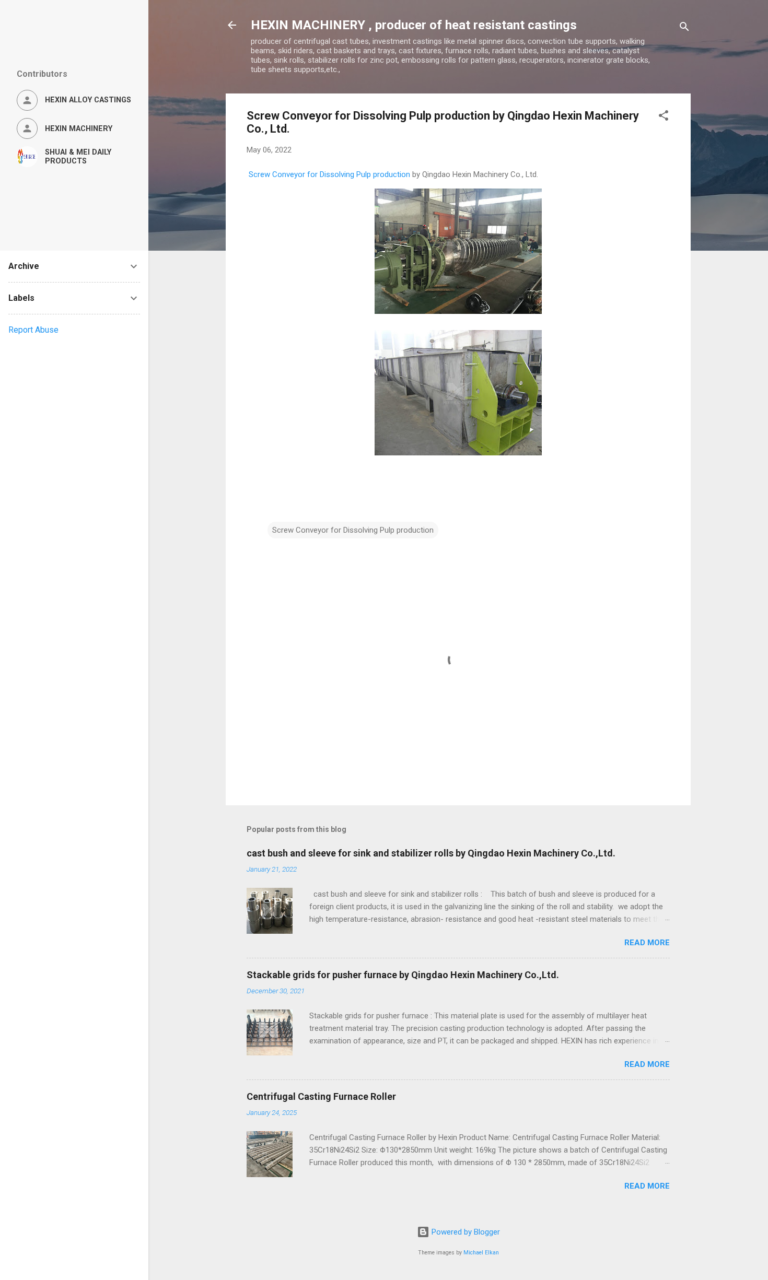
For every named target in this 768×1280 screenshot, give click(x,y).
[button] (663, 117)
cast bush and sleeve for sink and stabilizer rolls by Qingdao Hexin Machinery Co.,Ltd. (431, 853)
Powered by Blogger (464, 1232)
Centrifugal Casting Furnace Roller (321, 1096)
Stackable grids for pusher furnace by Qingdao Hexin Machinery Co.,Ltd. (403, 974)
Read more (647, 942)
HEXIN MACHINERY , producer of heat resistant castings (414, 25)
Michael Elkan (481, 1252)
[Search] (684, 28)
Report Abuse (33, 330)
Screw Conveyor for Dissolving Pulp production (329, 174)
